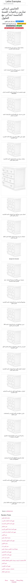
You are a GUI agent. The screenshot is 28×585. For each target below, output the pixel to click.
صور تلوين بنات (5, 546)
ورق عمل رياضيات (19, 28)
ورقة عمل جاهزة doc (10, 26)
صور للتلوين (4, 535)
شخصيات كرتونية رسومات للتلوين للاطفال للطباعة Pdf (14, 560)
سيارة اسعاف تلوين (6, 537)
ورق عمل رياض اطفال (9, 28)
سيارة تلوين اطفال (6, 571)
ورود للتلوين (19, 26)
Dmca (6, 580)
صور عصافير (4, 526)
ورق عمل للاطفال (19, 21)
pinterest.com (9, 511)
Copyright (14, 582)
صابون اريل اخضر (6, 557)
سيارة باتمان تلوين (6, 518)
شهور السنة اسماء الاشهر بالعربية (9, 529)
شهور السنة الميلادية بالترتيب (8, 520)
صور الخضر (4, 563)
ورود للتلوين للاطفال (21, 23)
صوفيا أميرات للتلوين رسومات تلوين (10, 549)
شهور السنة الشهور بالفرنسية (8, 540)
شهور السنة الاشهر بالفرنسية (8, 523)
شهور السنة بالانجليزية (6, 554)
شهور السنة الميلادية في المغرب (9, 532)
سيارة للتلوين (5, 543)
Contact (12, 580)
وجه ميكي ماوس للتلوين (10, 21)
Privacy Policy (20, 580)
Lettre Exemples (13, 1)
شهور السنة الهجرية (6, 566)
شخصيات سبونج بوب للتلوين (8, 569)
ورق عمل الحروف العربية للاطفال (9, 23)
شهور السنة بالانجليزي (6, 552)
